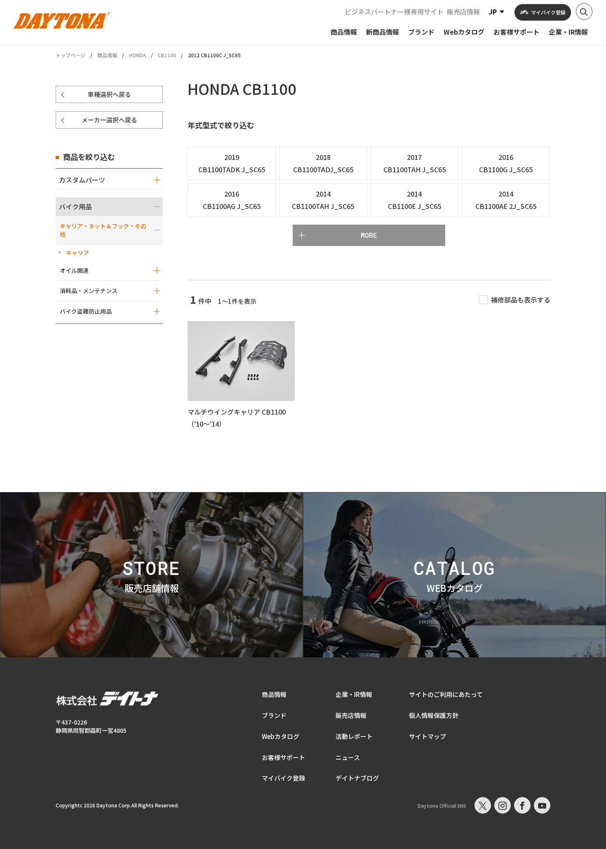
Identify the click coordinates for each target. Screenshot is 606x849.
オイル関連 (74, 270)
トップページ (70, 55)
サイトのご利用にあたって (446, 694)
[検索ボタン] (584, 11)
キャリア (77, 253)
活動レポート (354, 736)
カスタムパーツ (82, 180)
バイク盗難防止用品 (86, 311)
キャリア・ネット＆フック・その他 (103, 230)
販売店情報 (463, 11)
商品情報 (107, 55)
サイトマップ (427, 736)
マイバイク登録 (283, 778)
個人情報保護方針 (433, 715)
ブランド (274, 715)
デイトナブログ (357, 778)
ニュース (348, 757)
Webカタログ (280, 736)
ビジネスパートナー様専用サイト (394, 11)
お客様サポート (283, 757)
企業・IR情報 (354, 694)
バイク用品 (75, 206)
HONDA (137, 55)
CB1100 (167, 55)
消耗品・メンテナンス (88, 290)
